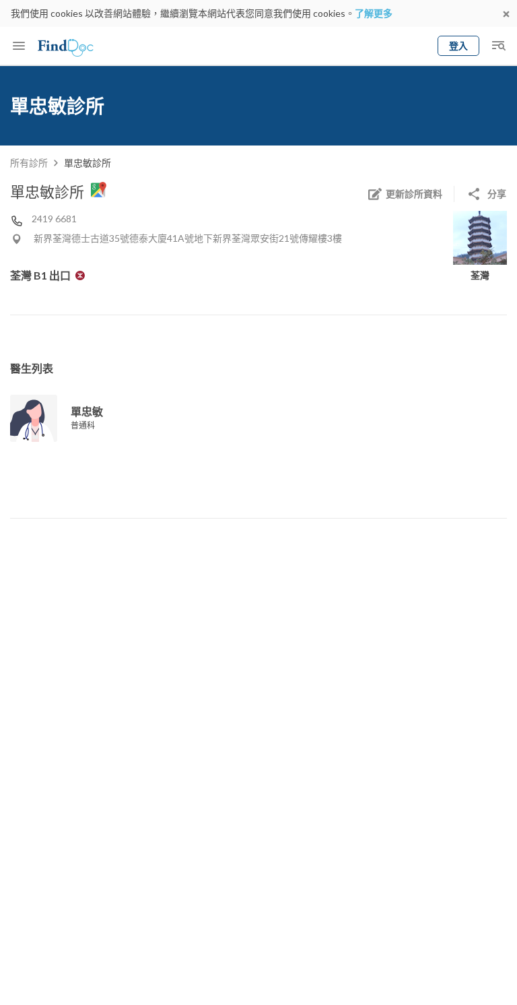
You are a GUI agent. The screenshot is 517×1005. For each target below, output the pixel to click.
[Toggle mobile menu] (19, 46)
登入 (458, 45)
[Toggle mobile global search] (498, 46)
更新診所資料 (414, 193)
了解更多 (373, 13)
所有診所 (29, 162)
